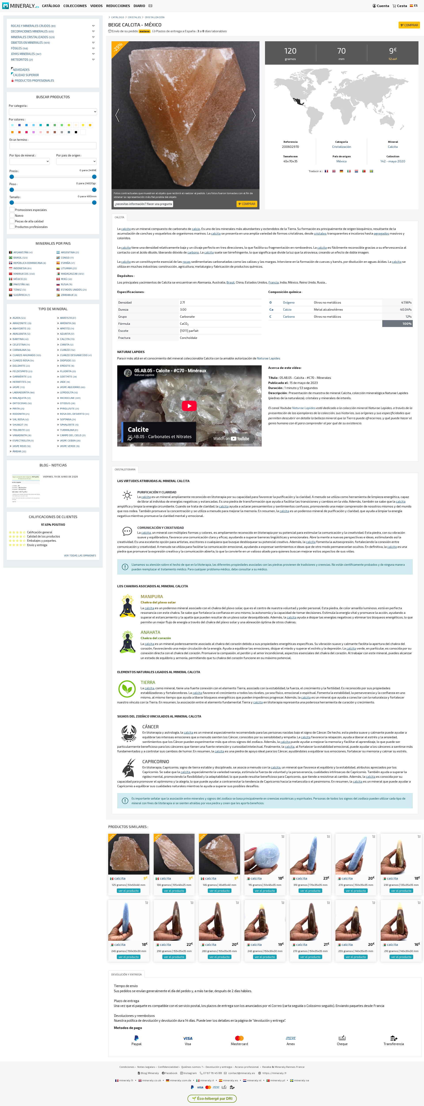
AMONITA (68, 323)
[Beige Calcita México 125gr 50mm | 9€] (128, 853)
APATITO (67, 328)
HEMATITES (22, 381)
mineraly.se (301, 1080)
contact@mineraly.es (241, 1072)
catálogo (117, 17)
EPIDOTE (67, 365)
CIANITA (66, 344)
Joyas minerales (26, 54)
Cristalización (155, 17)
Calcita (393, 146)
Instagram (190, 1072)
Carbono (289, 316)
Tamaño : (15, 197)
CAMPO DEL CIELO (72, 435)
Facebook (171, 1072)
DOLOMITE (21, 365)
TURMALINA (69, 429)
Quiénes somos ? (192, 1066)
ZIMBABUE (69, 294)
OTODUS (67, 403)
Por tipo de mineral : (22, 155)
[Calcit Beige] (342, 170)
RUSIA (66, 284)
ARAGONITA (21, 333)
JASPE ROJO (21, 445)
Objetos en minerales (30, 42)
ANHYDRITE (21, 328)
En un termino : (18, 139)
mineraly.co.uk (152, 1080)
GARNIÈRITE (22, 376)
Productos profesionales (34, 80)
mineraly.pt (278, 1080)
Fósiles (19, 48)
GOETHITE (68, 376)
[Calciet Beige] (357, 170)
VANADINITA (22, 435)
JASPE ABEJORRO (72, 387)
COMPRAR (409, 25)
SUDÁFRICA (21, 294)
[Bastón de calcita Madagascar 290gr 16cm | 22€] (174, 920)
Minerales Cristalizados (33, 37)
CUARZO (67, 349)
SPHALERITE (69, 424)
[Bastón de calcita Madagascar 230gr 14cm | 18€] (401, 853)
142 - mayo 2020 (392, 161)
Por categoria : (18, 105)
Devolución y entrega (219, 1066)
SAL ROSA (21, 419)
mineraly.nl (254, 1080)
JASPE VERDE (70, 445)
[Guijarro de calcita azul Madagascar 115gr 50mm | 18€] (265, 853)
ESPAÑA (68, 262)
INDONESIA (22, 268)
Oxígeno (289, 302)
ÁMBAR (19, 451)
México (342, 161)
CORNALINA (21, 349)
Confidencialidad (168, 1066)
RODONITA (21, 413)
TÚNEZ (19, 289)
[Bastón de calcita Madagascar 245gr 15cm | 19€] (265, 920)
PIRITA (18, 408)
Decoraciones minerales (32, 31)
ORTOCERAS (22, 403)
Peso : (13, 184)
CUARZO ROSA (23, 360)
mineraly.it (207, 1080)
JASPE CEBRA (70, 440)
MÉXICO (20, 278)
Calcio (287, 309)
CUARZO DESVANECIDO (76, 355)
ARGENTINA (70, 252)
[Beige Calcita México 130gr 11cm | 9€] (174, 853)
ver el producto (129, 890)
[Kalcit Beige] (371, 170)
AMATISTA (68, 317)
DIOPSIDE (67, 360)
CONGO (67, 257)
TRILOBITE (21, 429)
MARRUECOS (24, 273)
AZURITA (67, 333)
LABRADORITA (23, 392)
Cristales (134, 17)
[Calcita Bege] (364, 170)
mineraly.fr (126, 1080)
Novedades (20, 69)
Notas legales (146, 1066)
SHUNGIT (20, 424)
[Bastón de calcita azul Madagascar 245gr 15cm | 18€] (128, 920)
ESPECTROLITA (23, 440)
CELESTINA (21, 344)
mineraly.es (230, 1080)
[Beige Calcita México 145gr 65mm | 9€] (219, 853)
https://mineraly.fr (275, 1072)
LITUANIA (69, 268)
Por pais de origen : (68, 155)
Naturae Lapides (268, 358)
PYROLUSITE (69, 408)
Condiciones (126, 1066)
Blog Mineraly (149, 1072)
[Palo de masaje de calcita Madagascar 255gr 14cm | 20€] (356, 920)
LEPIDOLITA (69, 392)
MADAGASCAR (72, 273)
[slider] (11, 177)
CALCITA (67, 338)
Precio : (14, 171)
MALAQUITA (21, 397)
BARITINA (20, 338)
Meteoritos (22, 59)
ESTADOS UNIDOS (74, 289)
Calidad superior (25, 75)
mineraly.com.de (180, 1080)
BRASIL (20, 257)
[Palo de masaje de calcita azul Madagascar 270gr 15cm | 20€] (356, 853)
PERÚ (66, 278)
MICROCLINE (70, 397)
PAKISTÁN (21, 284)
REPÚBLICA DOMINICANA (29, 262)
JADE (65, 381)
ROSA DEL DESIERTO (74, 413)
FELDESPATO (22, 371)
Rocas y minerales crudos (33, 26)
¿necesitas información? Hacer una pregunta (143, 204)
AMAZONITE (22, 323)
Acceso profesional (247, 1066)
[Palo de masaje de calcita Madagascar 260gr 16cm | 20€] (219, 920)
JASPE (19, 387)
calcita (119, 878)
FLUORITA (68, 371)
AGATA (19, 317)
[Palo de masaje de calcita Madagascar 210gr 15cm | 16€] (401, 920)
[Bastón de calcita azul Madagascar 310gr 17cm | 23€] (310, 853)
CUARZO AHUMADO (27, 355)
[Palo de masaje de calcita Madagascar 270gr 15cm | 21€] (310, 920)
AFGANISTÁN (22, 252)
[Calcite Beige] (327, 170)
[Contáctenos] (150, 6)
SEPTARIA (68, 419)
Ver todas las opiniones (80, 555)
